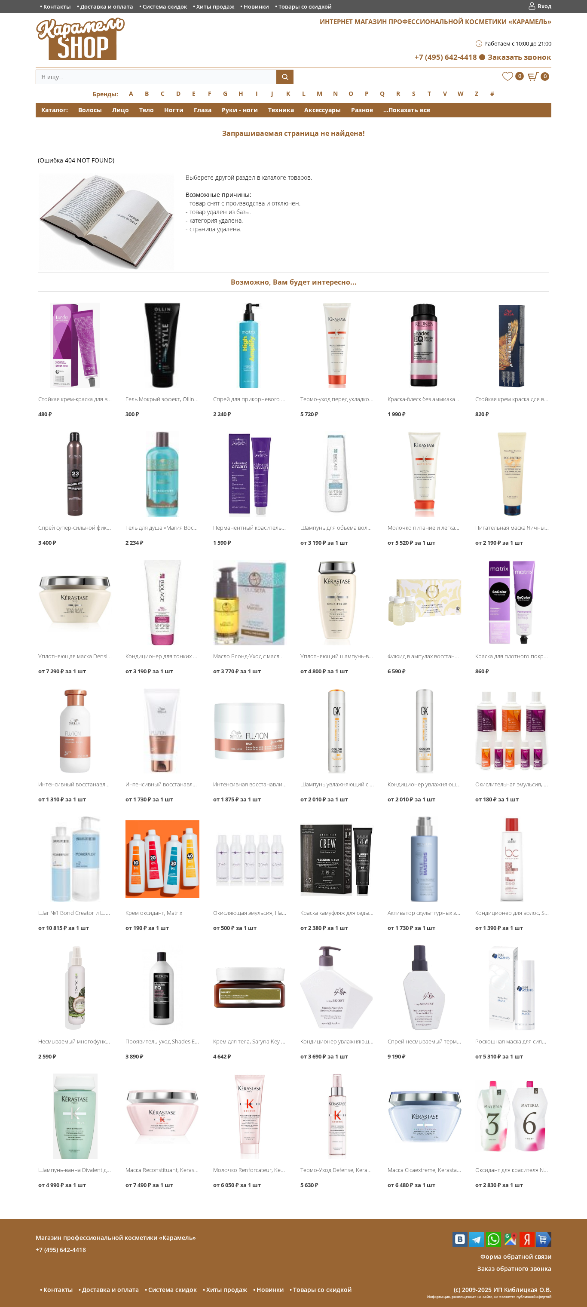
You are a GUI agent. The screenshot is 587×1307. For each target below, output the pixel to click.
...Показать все (406, 110)
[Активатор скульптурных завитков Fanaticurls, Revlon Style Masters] (424, 859)
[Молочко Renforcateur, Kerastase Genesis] (250, 1116)
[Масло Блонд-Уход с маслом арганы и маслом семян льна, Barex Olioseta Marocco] (250, 602)
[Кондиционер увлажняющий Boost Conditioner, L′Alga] (337, 988)
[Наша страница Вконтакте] (460, 1244)
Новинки (256, 6)
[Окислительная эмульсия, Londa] (512, 731)
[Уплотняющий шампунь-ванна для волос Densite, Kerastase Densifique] (337, 602)
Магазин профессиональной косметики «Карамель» (116, 1237)
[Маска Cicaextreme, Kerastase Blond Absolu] (424, 1116)
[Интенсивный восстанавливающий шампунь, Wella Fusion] (75, 731)
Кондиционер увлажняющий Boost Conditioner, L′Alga (370, 1041)
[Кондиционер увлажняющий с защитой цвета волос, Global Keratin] (424, 731)
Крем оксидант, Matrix (153, 913)
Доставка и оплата (106, 6)
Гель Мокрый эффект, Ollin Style (166, 399)
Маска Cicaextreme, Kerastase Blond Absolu (443, 1170)
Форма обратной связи (515, 1256)
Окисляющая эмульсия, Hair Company (262, 913)
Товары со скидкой (305, 6)
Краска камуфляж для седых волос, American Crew (364, 913)
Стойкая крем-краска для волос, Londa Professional (104, 399)
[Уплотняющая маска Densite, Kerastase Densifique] (75, 602)
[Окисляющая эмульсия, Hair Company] (250, 859)
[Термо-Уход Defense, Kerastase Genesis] (337, 1116)
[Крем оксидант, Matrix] (162, 859)
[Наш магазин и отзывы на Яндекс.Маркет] (543, 1244)
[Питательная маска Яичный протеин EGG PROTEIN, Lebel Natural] (512, 474)
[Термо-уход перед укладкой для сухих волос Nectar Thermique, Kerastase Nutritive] (337, 345)
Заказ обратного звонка (514, 1268)
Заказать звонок (519, 57)
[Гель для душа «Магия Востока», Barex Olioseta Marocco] (162, 474)
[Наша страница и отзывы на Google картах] (510, 1244)
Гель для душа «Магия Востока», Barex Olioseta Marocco (197, 527)
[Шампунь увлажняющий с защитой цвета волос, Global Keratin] (337, 731)
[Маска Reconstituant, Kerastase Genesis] (162, 1116)
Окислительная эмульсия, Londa (517, 784)
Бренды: (105, 94)
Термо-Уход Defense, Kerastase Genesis (350, 1170)
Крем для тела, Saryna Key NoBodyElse (262, 1041)
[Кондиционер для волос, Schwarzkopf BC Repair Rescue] (512, 859)
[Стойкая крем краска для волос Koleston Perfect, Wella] (512, 345)
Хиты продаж (215, 6)
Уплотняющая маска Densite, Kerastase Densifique (103, 656)
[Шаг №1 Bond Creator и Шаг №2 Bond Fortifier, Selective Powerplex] (75, 859)
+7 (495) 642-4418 (446, 57)
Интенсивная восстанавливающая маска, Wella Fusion (284, 784)
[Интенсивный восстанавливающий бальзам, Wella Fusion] (162, 731)
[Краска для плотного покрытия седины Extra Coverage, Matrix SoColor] (512, 602)
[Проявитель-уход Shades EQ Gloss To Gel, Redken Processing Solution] (162, 988)
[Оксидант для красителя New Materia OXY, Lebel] (512, 1116)
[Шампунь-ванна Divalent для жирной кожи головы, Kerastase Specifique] (75, 1116)
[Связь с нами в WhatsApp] (493, 1244)
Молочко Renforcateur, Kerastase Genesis (266, 1170)
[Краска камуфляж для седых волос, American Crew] (337, 859)
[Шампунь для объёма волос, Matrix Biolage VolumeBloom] (337, 474)
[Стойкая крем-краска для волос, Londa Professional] (75, 345)
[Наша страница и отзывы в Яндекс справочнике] (527, 1244)
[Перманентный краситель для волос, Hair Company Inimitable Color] (250, 474)
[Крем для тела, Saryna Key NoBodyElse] (250, 988)
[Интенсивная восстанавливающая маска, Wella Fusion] (250, 731)
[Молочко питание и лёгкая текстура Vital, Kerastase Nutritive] (424, 474)
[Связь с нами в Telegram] (476, 1244)
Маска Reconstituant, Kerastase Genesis (175, 1170)
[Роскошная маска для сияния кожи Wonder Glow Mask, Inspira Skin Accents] (512, 988)
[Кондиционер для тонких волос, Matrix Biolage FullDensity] (162, 602)
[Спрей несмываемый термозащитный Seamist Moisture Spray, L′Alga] (424, 988)
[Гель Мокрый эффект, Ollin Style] (162, 345)
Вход (544, 6)
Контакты (57, 6)
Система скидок (165, 6)
